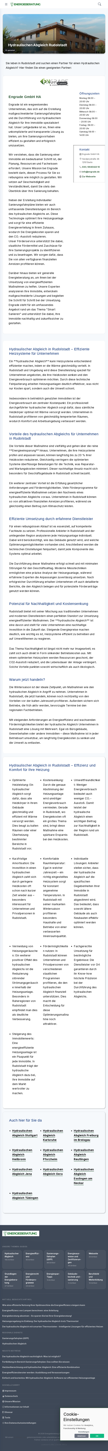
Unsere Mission (12, 1401)
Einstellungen (83, 1432)
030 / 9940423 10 (91, 167)
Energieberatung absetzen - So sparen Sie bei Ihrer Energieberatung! (37, 1316)
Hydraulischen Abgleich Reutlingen (84, 1154)
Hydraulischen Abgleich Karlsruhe (53, 1135)
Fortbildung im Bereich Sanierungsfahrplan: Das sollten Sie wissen (36, 1362)
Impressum (10, 1391)
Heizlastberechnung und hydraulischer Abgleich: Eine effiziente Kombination (41, 1367)
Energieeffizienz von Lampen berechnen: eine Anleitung (30, 1310)
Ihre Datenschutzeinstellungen (20, 1423)
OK (97, 1436)
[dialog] (84, 1424)
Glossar (8, 1412)
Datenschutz (11, 1396)
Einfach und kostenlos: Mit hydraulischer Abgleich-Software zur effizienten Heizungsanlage (48, 1378)
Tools (7, 1417)
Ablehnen (81, 1436)
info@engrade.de (91, 172)
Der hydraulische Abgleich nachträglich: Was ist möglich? (31, 1356)
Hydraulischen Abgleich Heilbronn (22, 1154)
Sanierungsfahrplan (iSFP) (15, 1338)
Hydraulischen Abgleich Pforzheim (53, 1154)
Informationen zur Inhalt (16, 1407)
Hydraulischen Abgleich (14, 1343)
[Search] (99, 4)
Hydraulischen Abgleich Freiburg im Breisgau (86, 1135)
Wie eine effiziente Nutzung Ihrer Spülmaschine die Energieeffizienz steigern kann (43, 1305)
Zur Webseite (89, 176)
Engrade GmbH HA (25, 97)
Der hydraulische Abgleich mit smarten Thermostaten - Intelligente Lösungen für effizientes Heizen (52, 1326)
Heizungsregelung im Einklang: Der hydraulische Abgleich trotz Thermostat (40, 1321)
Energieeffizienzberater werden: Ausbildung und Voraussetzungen (35, 1372)
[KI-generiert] (54, 77)
